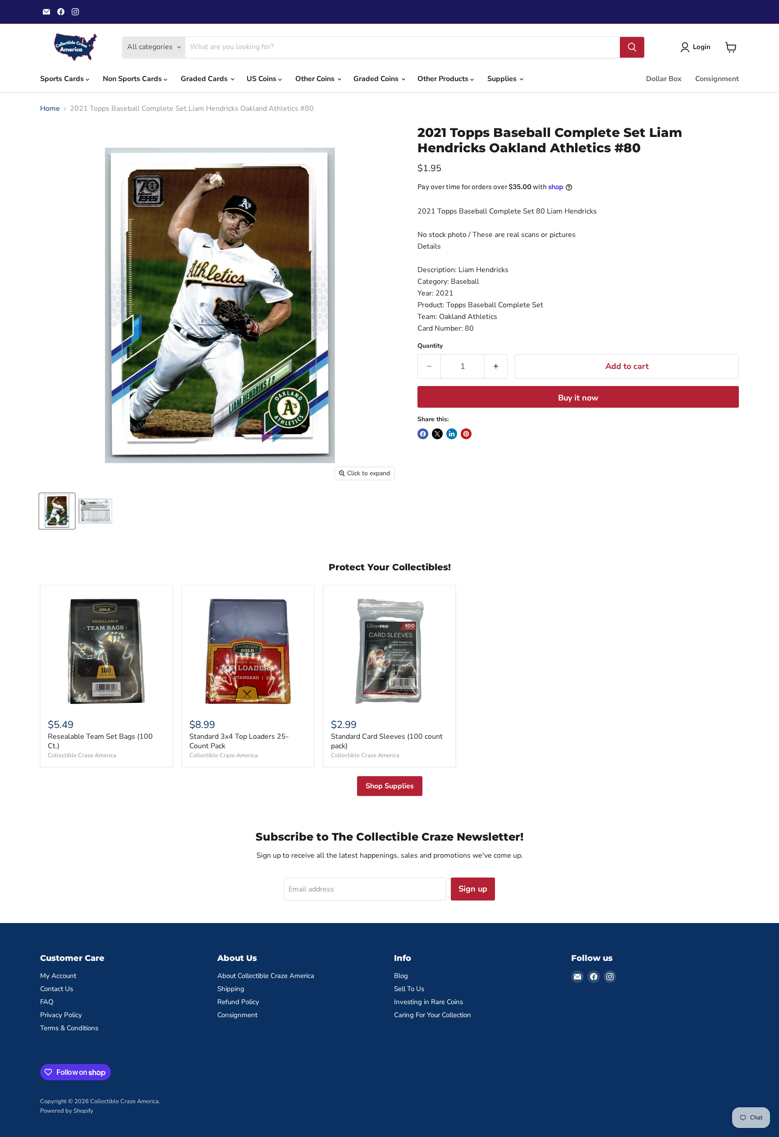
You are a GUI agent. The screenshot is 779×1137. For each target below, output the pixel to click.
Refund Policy (238, 1001)
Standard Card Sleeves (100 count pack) (387, 741)
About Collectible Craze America (265, 975)
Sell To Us (409, 988)
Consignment (717, 79)
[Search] (632, 47)
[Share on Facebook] (422, 433)
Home (50, 109)
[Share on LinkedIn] (451, 433)
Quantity (430, 346)
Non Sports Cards (133, 79)
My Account (58, 975)
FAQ (47, 1001)
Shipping (230, 988)
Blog (401, 975)
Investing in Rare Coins (428, 1001)
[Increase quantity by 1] (496, 366)
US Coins (262, 79)
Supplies (502, 79)
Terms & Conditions (69, 1027)
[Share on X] (437, 433)
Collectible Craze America (82, 755)
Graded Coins (376, 79)
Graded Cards (205, 79)
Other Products (443, 79)
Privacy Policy (61, 1014)
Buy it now (578, 397)
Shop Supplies (390, 786)
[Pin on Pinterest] (466, 433)
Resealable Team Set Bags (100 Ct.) (100, 741)
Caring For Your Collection (432, 1014)
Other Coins (315, 79)
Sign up (472, 888)
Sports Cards (63, 79)
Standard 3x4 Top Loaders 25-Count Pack (239, 741)
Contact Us (56, 988)
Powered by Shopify (66, 1111)
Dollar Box (664, 79)
